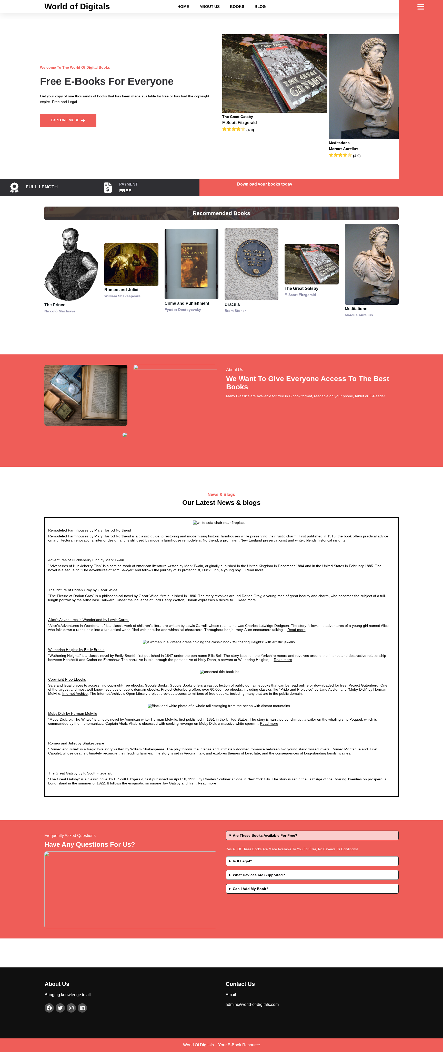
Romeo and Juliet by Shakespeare (76, 743)
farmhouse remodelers (182, 540)
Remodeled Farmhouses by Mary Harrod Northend (89, 530)
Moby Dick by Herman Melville (72, 713)
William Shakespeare (147, 749)
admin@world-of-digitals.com (252, 1004)
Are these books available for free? (265, 835)
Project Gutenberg (363, 685)
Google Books (156, 685)
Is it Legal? (242, 861)
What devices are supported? (259, 875)
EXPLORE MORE (65, 120)
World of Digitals (77, 6)
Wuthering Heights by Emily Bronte (76, 650)
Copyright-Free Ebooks (67, 679)
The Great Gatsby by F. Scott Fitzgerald (80, 773)
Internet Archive (75, 693)
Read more (254, 570)
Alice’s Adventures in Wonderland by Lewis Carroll (88, 620)
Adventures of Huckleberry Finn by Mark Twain (86, 560)
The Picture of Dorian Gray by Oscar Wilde (82, 590)
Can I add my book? (250, 889)
